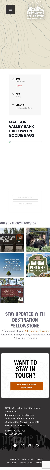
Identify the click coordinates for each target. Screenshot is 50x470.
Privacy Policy (27, 459)
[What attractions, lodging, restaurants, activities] (12, 265)
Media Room (14, 459)
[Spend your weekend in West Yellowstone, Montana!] (12, 290)
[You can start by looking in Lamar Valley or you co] (38, 240)
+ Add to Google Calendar (25, 197)
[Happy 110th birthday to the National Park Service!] (12, 240)
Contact (39, 463)
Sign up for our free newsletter (26, 386)
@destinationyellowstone (37, 331)
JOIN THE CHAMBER (26, 463)
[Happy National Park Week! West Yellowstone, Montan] (38, 265)
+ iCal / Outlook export (25, 204)
